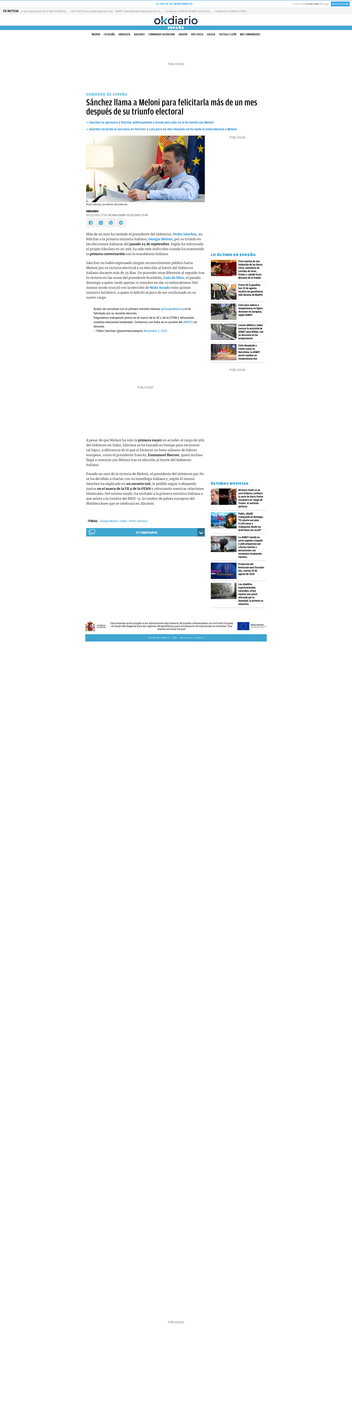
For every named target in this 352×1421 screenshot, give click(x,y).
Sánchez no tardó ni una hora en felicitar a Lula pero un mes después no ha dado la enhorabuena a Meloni (163, 129)
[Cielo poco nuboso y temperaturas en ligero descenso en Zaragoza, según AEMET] (224, 312)
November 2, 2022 (155, 331)
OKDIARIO (92, 211)
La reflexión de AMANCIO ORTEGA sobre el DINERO (240, 11)
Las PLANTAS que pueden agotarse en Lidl (92, 11)
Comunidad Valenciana (161, 34)
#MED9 (188, 322)
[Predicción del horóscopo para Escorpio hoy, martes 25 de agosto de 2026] (224, 571)
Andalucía (124, 34)
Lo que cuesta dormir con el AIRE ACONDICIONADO (46, 11)
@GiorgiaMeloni (171, 309)
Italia (123, 521)
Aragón (183, 34)
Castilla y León (227, 34)
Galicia (211, 34)
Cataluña (109, 34)
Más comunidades (250, 34)
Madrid (96, 34)
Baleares (139, 34)
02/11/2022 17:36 (96, 215)
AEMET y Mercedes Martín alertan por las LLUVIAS (140, 11)
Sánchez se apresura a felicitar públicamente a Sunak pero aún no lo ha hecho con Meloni (151, 122)
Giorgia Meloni (109, 521)
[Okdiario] (175, 20)
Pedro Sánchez (138, 521)
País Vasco (197, 34)
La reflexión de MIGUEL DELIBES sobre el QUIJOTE (189, 11)
